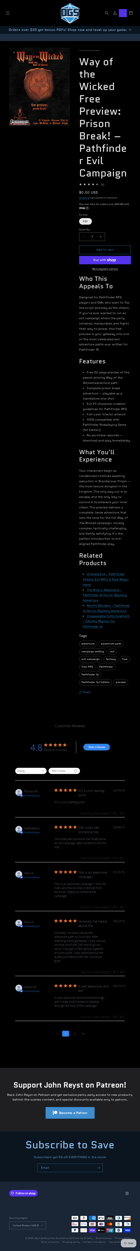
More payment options (105, 268)
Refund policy (104, 1238)
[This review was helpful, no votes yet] (114, 813)
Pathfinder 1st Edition (95, 682)
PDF (85, 221)
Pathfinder (106, 666)
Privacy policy (123, 1238)
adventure (88, 643)
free (124, 659)
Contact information (94, 1242)
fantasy (111, 659)
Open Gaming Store (45, 1238)
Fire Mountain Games (89, 50)
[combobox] (31, 771)
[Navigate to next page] (83, 1034)
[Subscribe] (99, 1168)
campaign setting (92, 651)
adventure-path (111, 643)
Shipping (84, 197)
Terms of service (50, 1242)
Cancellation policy (120, 1242)
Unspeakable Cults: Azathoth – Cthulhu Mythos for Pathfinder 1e (106, 621)
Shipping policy (71, 1242)
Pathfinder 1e (90, 674)
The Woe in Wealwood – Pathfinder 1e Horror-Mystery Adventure (105, 595)
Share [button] (86, 692)
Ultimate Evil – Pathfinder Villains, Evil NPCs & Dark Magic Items (106, 579)
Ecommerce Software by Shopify (74, 1238)
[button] (8, 13)
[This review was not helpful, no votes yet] (121, 813)
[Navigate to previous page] (56, 1034)
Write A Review (96, 747)
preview (121, 682)
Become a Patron (73, 1113)
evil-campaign (90, 659)
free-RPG (87, 666)
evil (112, 651)
